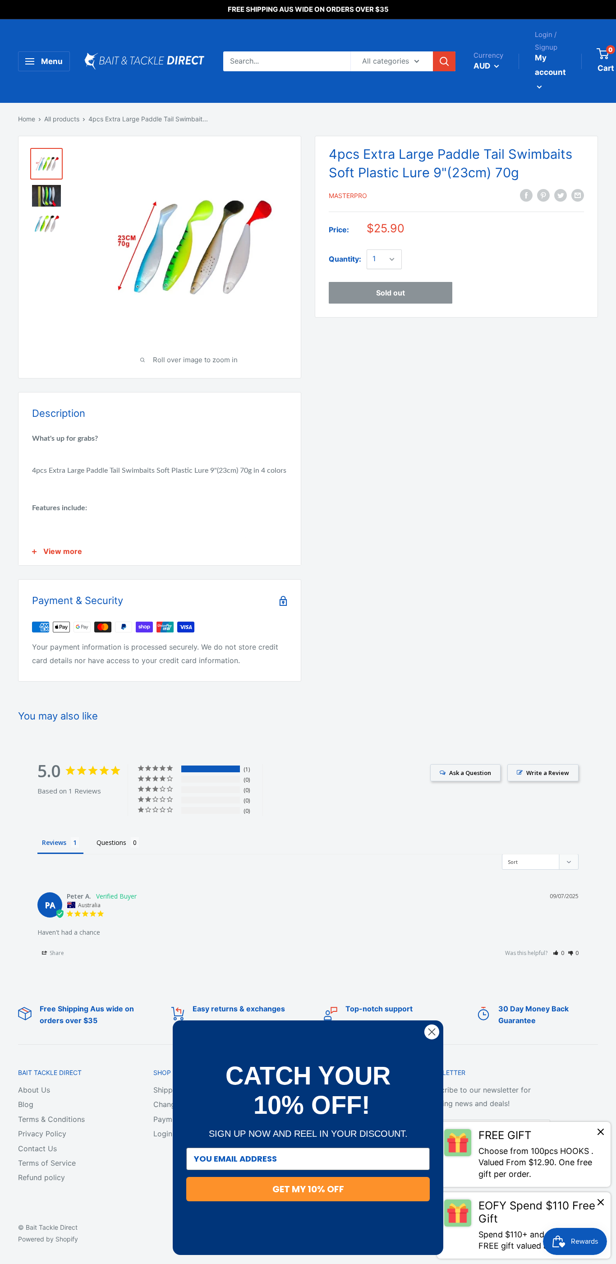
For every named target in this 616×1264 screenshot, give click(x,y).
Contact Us (37, 1148)
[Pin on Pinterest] (543, 195)
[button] (558, 953)
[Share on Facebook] (526, 195)
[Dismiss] (600, 1134)
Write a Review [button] (547, 773)
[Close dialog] (432, 1032)
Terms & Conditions (51, 1119)
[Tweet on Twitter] (560, 195)
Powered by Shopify (48, 1239)
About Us (34, 1089)
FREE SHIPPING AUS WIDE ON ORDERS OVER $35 (308, 9)
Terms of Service (47, 1162)
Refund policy (41, 1177)
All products (61, 119)
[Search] (444, 61)
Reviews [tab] (54, 842)
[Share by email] (577, 195)
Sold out (390, 292)
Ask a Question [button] (470, 773)
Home (26, 119)
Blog (25, 1104)
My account (550, 65)
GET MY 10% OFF (308, 1189)
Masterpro (348, 195)
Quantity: (345, 258)
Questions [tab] (111, 842)
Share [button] (56, 953)
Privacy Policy (42, 1133)
